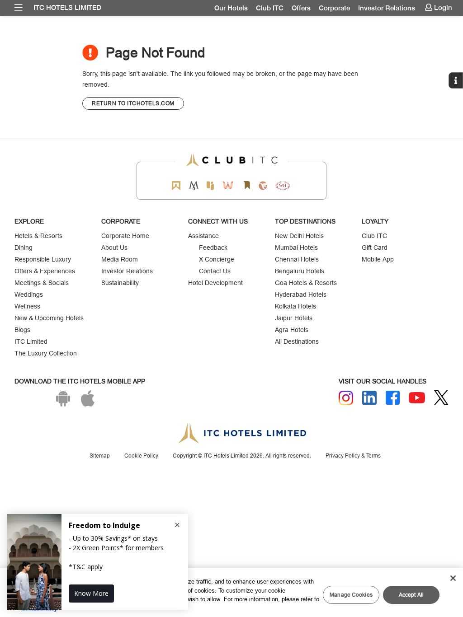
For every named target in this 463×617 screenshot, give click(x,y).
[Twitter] (441, 397)
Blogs (22, 329)
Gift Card (374, 247)
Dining (23, 247)
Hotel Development (215, 282)
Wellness (27, 306)
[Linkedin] (369, 398)
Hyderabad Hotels (300, 294)
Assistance (203, 235)
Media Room (119, 259)
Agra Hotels (291, 329)
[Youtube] (417, 397)
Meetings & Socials (41, 282)
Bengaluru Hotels (299, 271)
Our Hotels (231, 8)
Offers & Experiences (44, 271)
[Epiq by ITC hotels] (210, 185)
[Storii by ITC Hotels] (246, 185)
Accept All (411, 594)
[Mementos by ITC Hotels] (193, 185)
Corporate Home (125, 235)
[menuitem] (18, 7)
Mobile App (378, 259)
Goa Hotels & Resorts (306, 282)
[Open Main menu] (18, 7)
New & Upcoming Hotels (49, 318)
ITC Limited (30, 341)
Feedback (213, 247)
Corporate (334, 8)
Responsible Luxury (42, 259)
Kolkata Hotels (295, 306)
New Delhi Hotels (299, 235)
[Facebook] (393, 398)
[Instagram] (346, 398)
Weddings (28, 294)
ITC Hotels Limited (67, 7)
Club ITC (269, 8)
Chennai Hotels (297, 259)
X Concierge (216, 259)
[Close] (453, 578)
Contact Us (215, 271)
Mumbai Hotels (296, 247)
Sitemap (100, 455)
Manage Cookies (351, 594)
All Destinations (297, 341)
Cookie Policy (141, 455)
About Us (114, 247)
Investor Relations (386, 8)
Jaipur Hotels (293, 318)
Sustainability (120, 282)
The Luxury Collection (45, 353)
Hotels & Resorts (38, 235)
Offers (301, 8)
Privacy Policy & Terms (353, 455)
